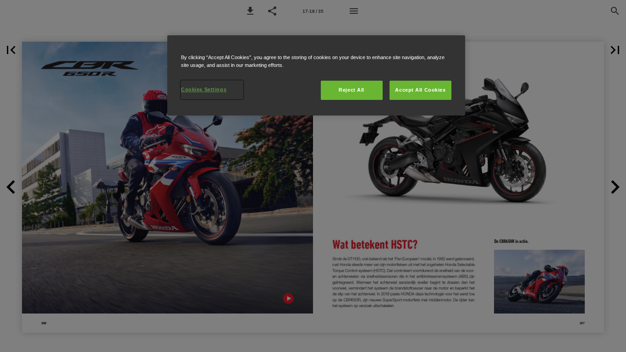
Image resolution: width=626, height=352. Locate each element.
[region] (316, 75)
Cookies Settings (203, 89)
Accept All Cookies (420, 90)
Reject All (351, 90)
